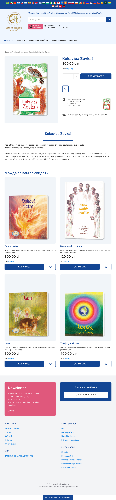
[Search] (108, 19)
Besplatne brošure (38, 40)
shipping (69, 69)
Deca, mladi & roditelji (27, 52)
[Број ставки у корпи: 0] (60, 26)
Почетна (8, 52)
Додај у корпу (96, 76)
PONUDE (73, 40)
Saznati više (24, 267)
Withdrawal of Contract (58, 497)
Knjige (7, 40)
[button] (50, 267)
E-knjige (21, 40)
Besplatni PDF (59, 40)
